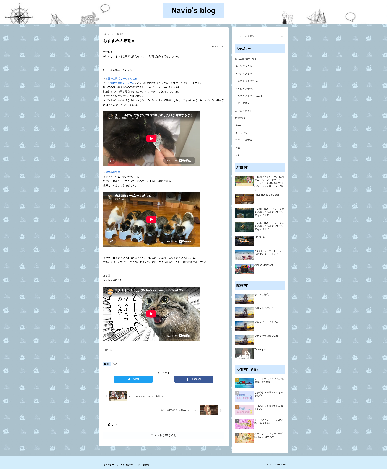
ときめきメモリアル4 (246, 88)
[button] (282, 36)
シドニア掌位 (242, 103)
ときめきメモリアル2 (246, 81)
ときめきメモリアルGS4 (248, 96)
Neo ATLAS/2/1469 (245, 59)
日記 (237, 155)
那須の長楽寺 (113, 172)
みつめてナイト (243, 110)
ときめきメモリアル (246, 73)
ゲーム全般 (241, 133)
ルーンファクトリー (246, 66)
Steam (238, 125)
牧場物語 (240, 118)
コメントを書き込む (164, 435)
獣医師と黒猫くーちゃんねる (121, 78)
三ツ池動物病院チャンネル (120, 83)
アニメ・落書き (243, 140)
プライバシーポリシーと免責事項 (117, 464)
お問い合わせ (142, 464)
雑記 (108, 364)
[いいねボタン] (106, 350)
